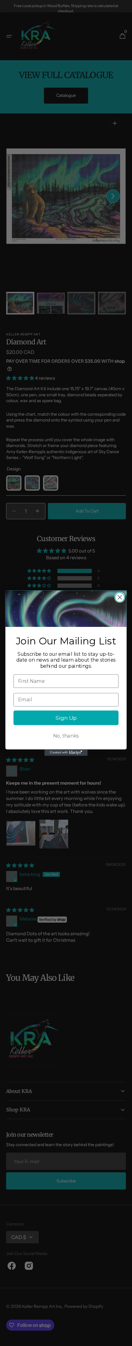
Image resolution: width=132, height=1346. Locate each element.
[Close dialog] (120, 597)
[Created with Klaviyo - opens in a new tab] (66, 752)
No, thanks (66, 735)
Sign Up (66, 718)
